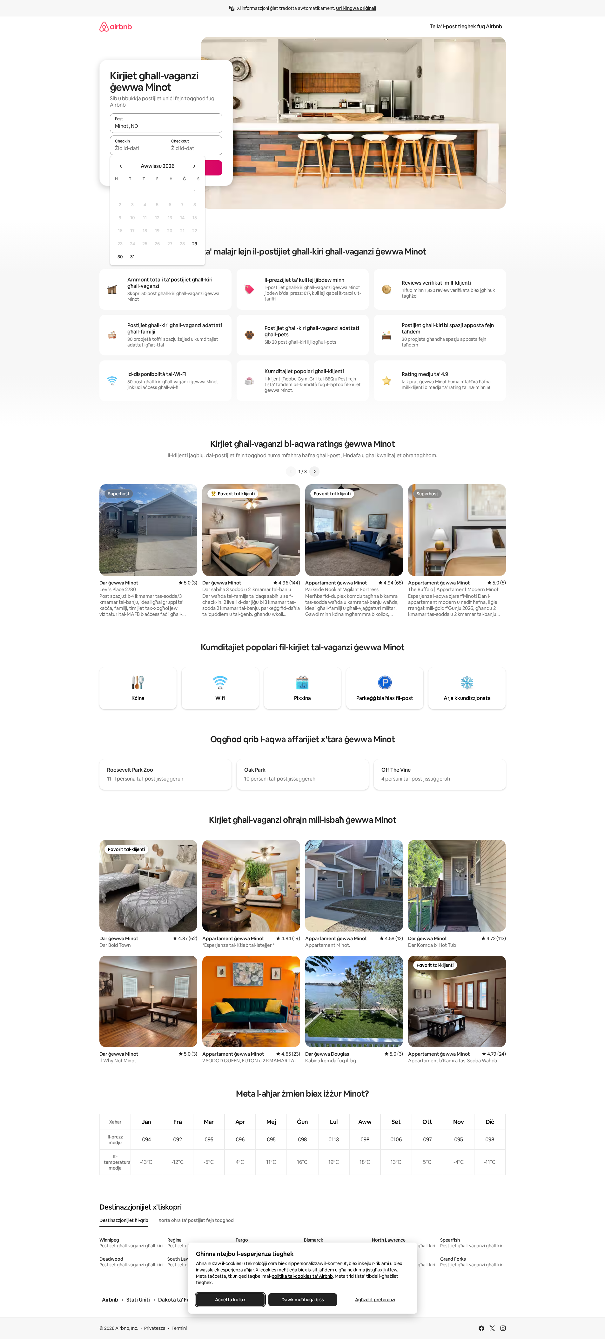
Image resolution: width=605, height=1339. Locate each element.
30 (120, 257)
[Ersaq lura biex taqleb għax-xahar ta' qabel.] (121, 166)
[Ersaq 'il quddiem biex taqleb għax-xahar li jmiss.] (194, 166)
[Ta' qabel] (291, 471)
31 (132, 257)
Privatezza (154, 1328)
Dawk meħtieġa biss (302, 1300)
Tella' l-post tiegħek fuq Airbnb (466, 26)
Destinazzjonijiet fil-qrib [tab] (123, 1220)
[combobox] (166, 126)
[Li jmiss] (314, 471)
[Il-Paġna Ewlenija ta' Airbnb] (115, 26)
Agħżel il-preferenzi (375, 1300)
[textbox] (138, 148)
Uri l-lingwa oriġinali (356, 8)
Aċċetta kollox (230, 1300)
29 (194, 244)
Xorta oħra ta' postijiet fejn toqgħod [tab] (196, 1220)
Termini (179, 1328)
